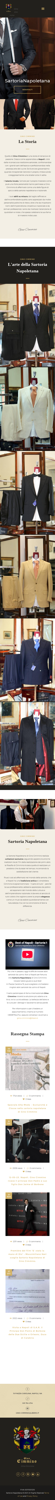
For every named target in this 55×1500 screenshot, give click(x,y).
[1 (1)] (27, 492)
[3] (27, 659)
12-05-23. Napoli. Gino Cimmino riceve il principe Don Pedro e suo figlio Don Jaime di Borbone (28, 1180)
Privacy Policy (32, 1496)
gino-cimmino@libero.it (27, 1018)
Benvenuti (27, 90)
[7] (27, 325)
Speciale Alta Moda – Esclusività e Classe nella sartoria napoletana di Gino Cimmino (28, 1108)
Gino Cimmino (27, 229)
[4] (27, 743)
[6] (27, 408)
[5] (27, 576)
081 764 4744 (27, 1403)
